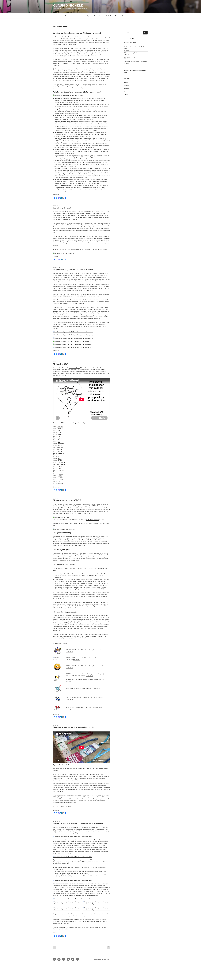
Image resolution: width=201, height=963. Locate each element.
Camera (61, 474)
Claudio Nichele (68, 5)
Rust (59, 468)
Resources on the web (120, 15)
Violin (60, 481)
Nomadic (61, 443)
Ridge (60, 460)
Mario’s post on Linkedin (60, 929)
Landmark (61, 483)
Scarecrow (61, 472)
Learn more (69, 651)
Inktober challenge (74, 368)
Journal (60, 457)
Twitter (126, 82)
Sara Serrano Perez (58, 311)
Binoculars (61, 434)
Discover (60, 428)
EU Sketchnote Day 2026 (130, 53)
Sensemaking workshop (130, 42)
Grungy (60, 455)
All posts (100, 15)
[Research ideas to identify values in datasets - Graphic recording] (66, 904)
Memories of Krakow (129, 57)
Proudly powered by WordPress (101, 959)
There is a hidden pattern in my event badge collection (75, 727)
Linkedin (68, 806)
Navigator (61, 479)
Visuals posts (68, 15)
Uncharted (62, 462)
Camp (60, 466)
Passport (60, 438)
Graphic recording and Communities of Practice (73, 269)
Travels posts (78, 15)
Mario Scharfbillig (80, 829)
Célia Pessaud (68, 78)
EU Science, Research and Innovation (64, 831)
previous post (81, 71)
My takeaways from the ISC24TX (67, 500)
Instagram (94, 373)
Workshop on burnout (62, 208)
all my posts (129, 70)
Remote (60, 447)
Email (125, 97)
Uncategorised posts (90, 15)
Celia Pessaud (57, 313)
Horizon (60, 449)
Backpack (60, 426)
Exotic (59, 432)
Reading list (109, 15)
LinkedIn (126, 94)
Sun (59, 442)
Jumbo (61, 477)
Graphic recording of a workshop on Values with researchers (78, 823)
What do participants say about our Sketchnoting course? (77, 33)
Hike (59, 440)
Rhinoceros (61, 464)
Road (60, 475)
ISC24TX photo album (92, 520)
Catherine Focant (100, 69)
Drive (59, 459)
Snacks (60, 445)
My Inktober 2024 (60, 364)
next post (100, 634)
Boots (59, 430)
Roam (60, 451)
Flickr (125, 91)
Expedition (61, 470)
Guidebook (61, 453)
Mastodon (126, 88)
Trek (59, 436)
